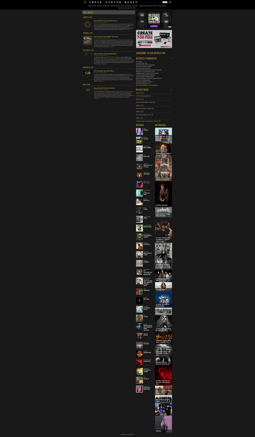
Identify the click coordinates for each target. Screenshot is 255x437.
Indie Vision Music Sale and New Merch (104, 71)
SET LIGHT (165, 2)
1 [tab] (137, 47)
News (122, 6)
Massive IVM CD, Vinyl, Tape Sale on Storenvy (105, 21)
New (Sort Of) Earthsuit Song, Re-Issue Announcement (145, 65)
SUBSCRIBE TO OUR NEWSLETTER (150, 53)
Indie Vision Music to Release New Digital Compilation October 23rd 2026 (149, 70)
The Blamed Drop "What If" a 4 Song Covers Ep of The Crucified (147, 73)
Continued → (128, 29)
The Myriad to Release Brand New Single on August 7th (145, 75)
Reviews (99, 6)
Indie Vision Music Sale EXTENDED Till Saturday (106, 36)
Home (89, 6)
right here (109, 45)
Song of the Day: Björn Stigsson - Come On (143, 114)
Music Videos (162, 6)
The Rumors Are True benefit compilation (143, 80)
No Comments (104, 22)
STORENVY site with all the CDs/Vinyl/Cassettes (104, 58)
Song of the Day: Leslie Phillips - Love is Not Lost (144, 81)
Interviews (106, 6)
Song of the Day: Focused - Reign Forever (143, 68)
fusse (133, 434)
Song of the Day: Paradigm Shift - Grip (143, 83)
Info (134, 8)
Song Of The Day (115, 6)
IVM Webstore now (98, 41)
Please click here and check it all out (123, 59)
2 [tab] (138, 47)
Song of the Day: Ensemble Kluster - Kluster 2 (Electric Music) (147, 85)
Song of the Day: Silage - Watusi (141, 63)
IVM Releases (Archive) (125, 8)
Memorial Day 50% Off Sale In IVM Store (104, 88)
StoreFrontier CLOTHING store (114, 57)
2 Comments (104, 72)
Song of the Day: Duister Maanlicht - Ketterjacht (144, 102)
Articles (135, 6)
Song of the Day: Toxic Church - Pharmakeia (143, 66)
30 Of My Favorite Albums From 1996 (142, 96)
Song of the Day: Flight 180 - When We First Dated (144, 76)
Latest (94, 6)
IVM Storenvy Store (126, 91)
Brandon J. (97, 22)
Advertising (142, 6)
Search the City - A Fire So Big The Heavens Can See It (145, 71)
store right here (116, 77)
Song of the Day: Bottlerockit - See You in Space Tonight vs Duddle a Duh (148, 78)
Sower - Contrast (139, 61)
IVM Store (130, 74)
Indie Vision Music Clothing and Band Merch (105, 54)
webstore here (124, 25)
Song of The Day (152, 6)
